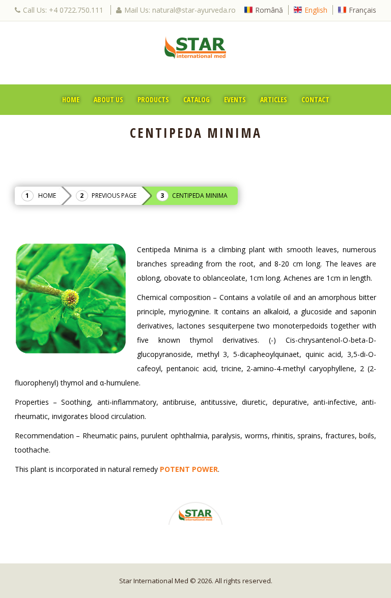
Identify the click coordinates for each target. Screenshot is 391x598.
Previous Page (114, 195)
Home (70, 99)
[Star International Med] (195, 47)
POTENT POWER (189, 469)
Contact (315, 99)
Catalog (196, 99)
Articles (273, 99)
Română (269, 10)
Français (362, 10)
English (315, 10)
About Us (108, 99)
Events (235, 99)
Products (153, 99)
